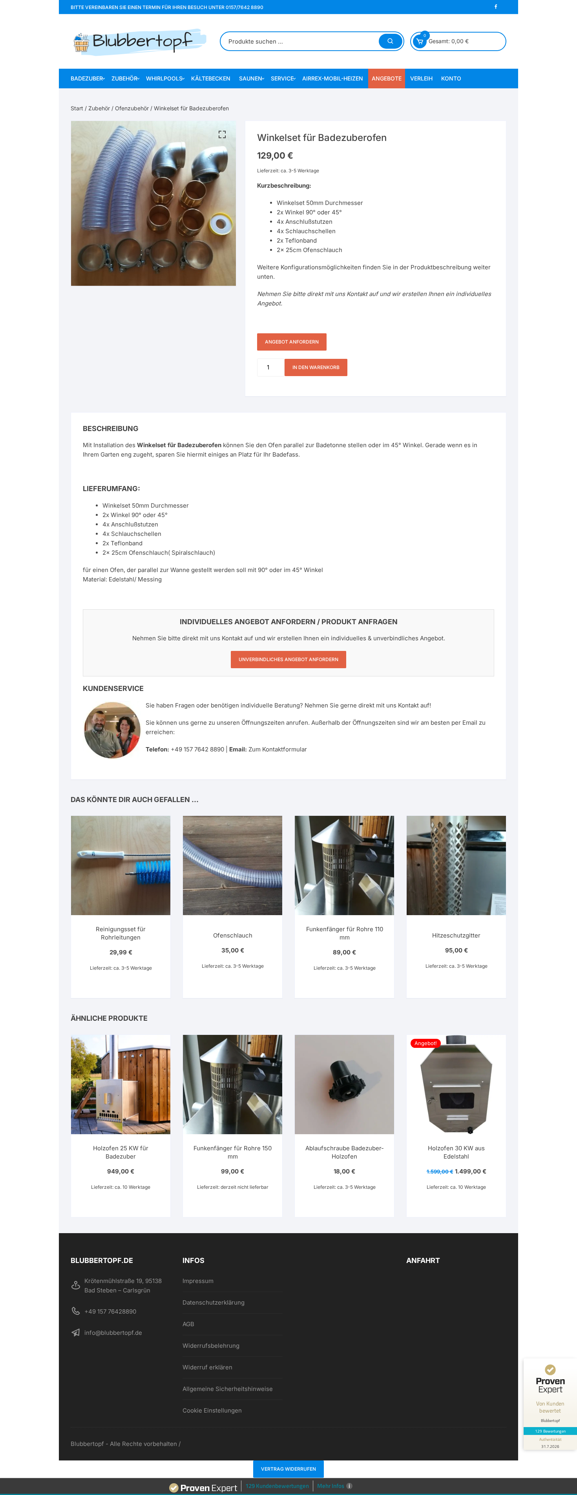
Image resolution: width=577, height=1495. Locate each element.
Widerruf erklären (207, 1367)
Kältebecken (210, 78)
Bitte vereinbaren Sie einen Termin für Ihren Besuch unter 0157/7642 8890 (167, 7)
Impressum (198, 1281)
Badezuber (87, 78)
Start (77, 108)
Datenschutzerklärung (214, 1302)
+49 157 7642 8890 (197, 749)
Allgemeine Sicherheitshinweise (228, 1389)
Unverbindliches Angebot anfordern (288, 659)
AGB (188, 1324)
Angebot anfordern (292, 342)
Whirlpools (164, 78)
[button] (222, 135)
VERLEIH (421, 78)
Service (282, 78)
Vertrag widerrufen (288, 1469)
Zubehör (124, 78)
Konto (451, 78)
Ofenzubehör (132, 108)
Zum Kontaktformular (277, 749)
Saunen (250, 78)
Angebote (387, 78)
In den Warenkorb (316, 367)
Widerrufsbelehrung (211, 1345)
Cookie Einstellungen (212, 1410)
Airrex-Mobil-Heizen (332, 78)
